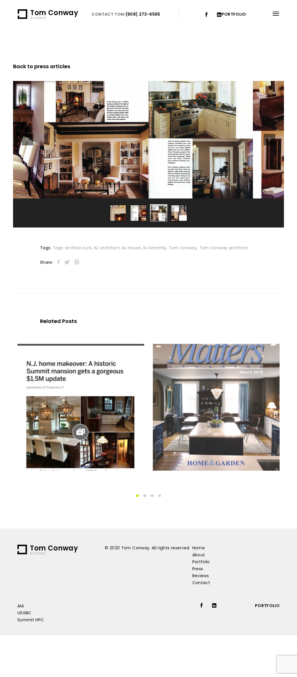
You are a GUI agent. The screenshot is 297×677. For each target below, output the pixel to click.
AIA (20, 606)
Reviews (200, 576)
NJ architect (107, 248)
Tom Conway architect (224, 248)
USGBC (24, 613)
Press (197, 569)
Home (198, 548)
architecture (78, 248)
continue (38, 455)
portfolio (234, 14)
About (198, 555)
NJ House (131, 248)
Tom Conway (183, 248)
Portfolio (201, 562)
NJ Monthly (154, 248)
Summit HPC (30, 620)
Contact (201, 583)
